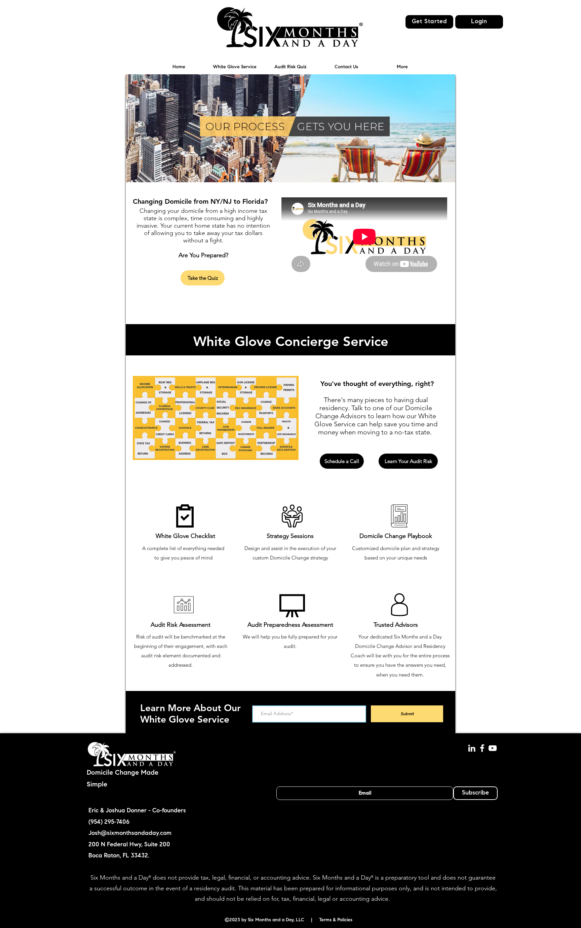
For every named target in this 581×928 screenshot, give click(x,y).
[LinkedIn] (472, 748)
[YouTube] (493, 748)
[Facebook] (482, 748)
